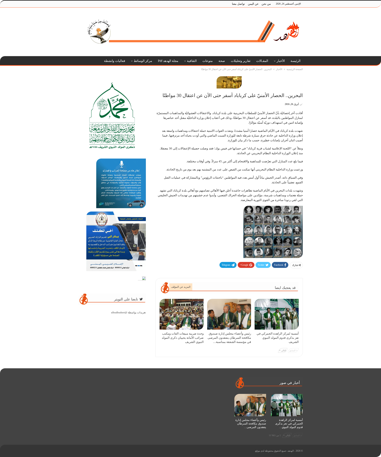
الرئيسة (295, 61)
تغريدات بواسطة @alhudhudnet (128, 312)
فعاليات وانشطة (114, 61)
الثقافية (192, 61)
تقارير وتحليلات (240, 61)
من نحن (266, 3)
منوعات (207, 61)
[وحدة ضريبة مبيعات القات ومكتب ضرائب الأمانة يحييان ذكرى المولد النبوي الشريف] (182, 314)
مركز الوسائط (143, 61)
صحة (221, 61)
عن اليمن (253, 3)
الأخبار (281, 61)
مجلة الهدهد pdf (168, 61)
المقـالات (262, 61)
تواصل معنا (238, 3)
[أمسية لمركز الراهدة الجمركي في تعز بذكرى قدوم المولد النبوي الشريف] (277, 314)
